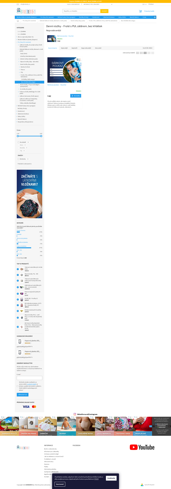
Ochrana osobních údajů (51, 454)
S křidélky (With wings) (28, 79)
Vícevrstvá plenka (22, 238)
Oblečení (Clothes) (23, 114)
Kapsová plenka (21, 246)
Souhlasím (111, 478)
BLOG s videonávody (73, 4)
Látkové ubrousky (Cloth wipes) (29, 96)
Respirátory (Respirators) (25, 122)
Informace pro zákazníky (91, 4)
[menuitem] (26, 17)
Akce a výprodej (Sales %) (25, 37)
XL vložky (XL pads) (25, 89)
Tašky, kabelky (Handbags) (28, 103)
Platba (46, 467)
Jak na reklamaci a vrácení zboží (53, 457)
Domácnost (21, 111)
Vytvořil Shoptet (149, 485)
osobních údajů (31, 384)
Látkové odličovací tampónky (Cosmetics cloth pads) (28, 100)
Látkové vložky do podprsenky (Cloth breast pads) (31, 46)
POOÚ (96, 479)
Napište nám (48, 474)
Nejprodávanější (86, 48)
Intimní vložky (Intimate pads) (29, 59)
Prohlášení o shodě (50, 459)
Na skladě (24, 142)
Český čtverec (21, 231)
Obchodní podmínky (50, 469)
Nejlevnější (64, 48)
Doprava (46, 464)
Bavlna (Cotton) (25, 67)
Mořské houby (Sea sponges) (26, 106)
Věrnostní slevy (48, 462)
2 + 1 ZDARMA (22, 34)
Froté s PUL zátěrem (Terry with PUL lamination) (31, 76)
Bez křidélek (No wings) (28, 82)
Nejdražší (74, 48)
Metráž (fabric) (22, 119)
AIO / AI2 (19, 254)
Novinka (23, 148)
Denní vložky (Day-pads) (27, 64)
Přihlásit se (22, 394)
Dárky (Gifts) (21, 117)
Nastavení (60, 484)
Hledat (104, 11)
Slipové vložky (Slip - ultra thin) (29, 62)
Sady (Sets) (23, 54)
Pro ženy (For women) (24, 42)
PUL (22, 72)
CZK (143, 4)
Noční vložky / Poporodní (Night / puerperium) (30, 85)
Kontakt (46, 477)
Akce (22, 145)
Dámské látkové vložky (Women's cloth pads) (31, 50)
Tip (22, 151)
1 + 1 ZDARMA (22, 32)
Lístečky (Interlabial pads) (28, 56)
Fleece (23, 70)
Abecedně (98, 48)
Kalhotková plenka (22, 242)
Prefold (19, 234)
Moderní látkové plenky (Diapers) (27, 40)
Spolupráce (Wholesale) (51, 472)
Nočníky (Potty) (22, 109)
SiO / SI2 (19, 250)
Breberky (24, 159)
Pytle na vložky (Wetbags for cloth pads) (30, 92)
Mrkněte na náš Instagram (87, 414)
